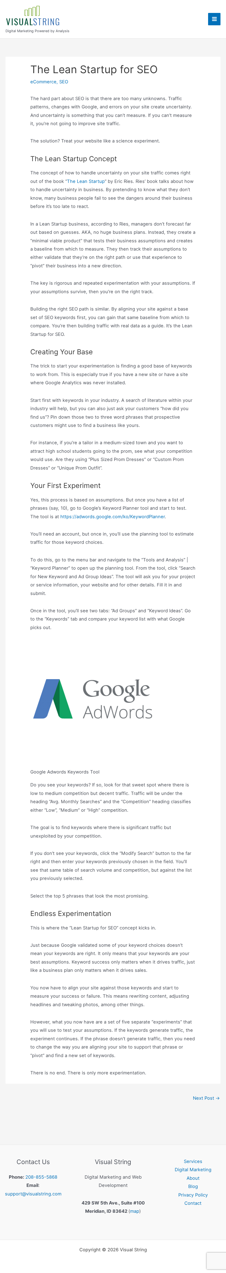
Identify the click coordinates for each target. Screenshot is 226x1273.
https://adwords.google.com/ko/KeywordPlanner (112, 516)
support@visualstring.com (33, 1194)
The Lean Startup (86, 181)
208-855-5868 (41, 1177)
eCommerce (43, 81)
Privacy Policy (193, 1195)
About (193, 1178)
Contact (192, 1203)
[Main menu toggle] (214, 19)
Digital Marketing (193, 1169)
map (134, 1211)
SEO (63, 81)
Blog (193, 1186)
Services (193, 1161)
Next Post (206, 1098)
